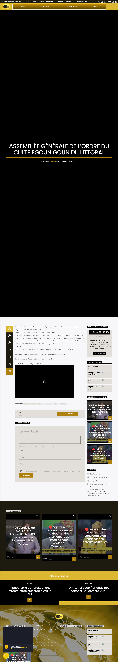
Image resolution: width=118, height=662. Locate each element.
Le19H (90, 438)
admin (9, 614)
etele (56, 462)
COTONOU (48, 462)
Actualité (59, 167)
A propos (60, 2)
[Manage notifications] (4, 654)
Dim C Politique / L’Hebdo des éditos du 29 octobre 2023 (89, 647)
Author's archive (67, 472)
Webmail (69, 2)
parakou (62, 462)
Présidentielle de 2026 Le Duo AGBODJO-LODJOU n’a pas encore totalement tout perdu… (99, 468)
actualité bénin (30, 462)
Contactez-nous (81, 2)
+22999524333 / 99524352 (98, 535)
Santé (90, 459)
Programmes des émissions (12, 2)
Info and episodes (99, 411)
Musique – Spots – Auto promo (94, 431)
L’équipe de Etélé (30, 2)
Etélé (53, 188)
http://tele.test (95, 532)
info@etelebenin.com (97, 539)
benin (40, 462)
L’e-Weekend (93, 425)
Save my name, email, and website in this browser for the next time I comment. (52, 529)
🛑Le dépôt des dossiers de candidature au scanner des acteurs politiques (100, 512)
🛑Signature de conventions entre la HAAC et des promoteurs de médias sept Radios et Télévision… (99, 490)
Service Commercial (46, 2)
